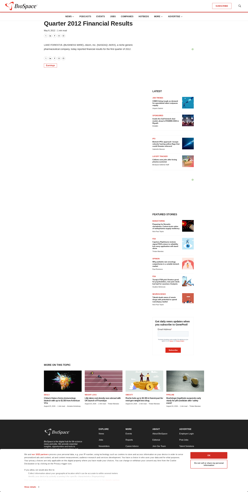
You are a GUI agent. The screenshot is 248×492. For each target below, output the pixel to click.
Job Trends (157, 98)
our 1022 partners (40, 454)
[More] (73, 17)
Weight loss (91, 395)
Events (100, 16)
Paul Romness (157, 269)
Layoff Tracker (160, 156)
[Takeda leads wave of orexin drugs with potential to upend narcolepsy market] (188, 299)
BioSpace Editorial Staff (160, 165)
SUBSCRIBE (222, 6)
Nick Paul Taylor (158, 231)
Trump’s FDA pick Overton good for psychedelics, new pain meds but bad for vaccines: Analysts (166, 282)
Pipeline (170, 395)
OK (208, 455)
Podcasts (85, 16)
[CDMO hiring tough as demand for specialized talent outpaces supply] (188, 103)
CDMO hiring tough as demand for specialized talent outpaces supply (165, 103)
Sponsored (157, 116)
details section (112, 480)
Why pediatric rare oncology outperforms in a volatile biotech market (165, 264)
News (68, 16)
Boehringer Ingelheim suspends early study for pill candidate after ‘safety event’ (183, 400)
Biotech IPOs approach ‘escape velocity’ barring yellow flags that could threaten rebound (166, 144)
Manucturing (158, 221)
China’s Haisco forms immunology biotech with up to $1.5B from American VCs (62, 400)
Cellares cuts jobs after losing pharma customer (164, 161)
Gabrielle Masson (158, 149)
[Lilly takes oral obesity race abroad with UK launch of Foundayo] (103, 381)
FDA (154, 239)
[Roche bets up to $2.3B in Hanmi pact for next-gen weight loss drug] (144, 381)
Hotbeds (144, 16)
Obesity (129, 395)
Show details (30, 487)
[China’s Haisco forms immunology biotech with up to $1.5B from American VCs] (63, 381)
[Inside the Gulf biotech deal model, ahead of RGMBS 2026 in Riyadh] (188, 120)
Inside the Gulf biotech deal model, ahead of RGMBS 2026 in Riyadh (165, 121)
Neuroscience (159, 294)
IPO (153, 139)
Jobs (113, 16)
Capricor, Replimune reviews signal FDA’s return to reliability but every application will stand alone (165, 245)
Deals (47, 395)
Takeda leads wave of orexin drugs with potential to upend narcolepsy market (164, 299)
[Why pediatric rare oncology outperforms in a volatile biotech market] (188, 263)
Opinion (156, 259)
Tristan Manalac (158, 251)
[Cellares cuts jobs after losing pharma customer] (188, 161)
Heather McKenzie (158, 287)
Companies (127, 16)
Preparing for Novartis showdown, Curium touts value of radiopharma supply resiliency (165, 226)
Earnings (50, 65)
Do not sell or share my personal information (209, 464)
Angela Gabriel (157, 108)
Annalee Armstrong (73, 406)
